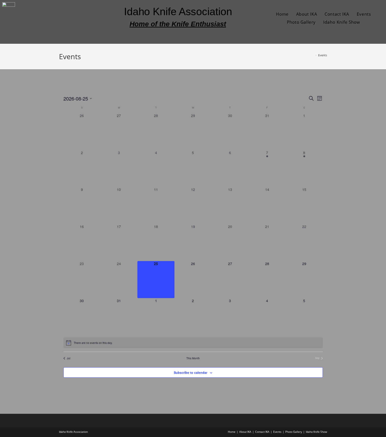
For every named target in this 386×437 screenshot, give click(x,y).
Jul (68, 358)
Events (364, 14)
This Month (193, 358)
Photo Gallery (301, 22)
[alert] (193, 342)
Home (282, 14)
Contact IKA (337, 14)
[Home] (313, 55)
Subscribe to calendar (190, 372)
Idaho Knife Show (341, 22)
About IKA (306, 14)
